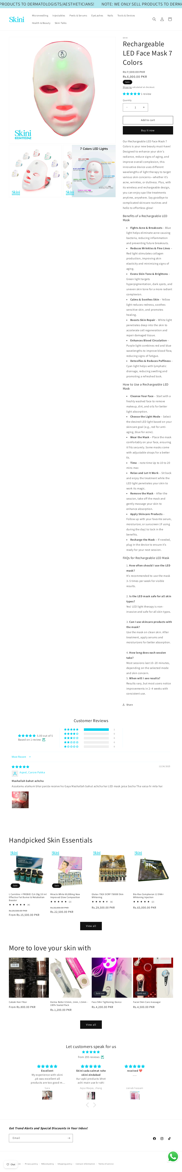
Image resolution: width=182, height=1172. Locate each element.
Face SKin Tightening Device (106, 1002)
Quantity (127, 100)
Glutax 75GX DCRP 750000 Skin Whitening (108, 896)
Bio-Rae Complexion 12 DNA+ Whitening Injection (148, 896)
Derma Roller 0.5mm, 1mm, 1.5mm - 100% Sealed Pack (69, 1004)
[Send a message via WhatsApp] (173, 1156)
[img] (20, 767)
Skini (18, 1164)
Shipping (127, 87)
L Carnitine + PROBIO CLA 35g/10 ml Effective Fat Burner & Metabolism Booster (28, 897)
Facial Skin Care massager (147, 1002)
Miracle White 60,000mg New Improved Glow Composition (65, 896)
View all (91, 926)
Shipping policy (65, 1164)
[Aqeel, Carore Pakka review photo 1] (20, 799)
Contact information (85, 1164)
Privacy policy (31, 1164)
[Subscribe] (69, 1138)
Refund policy (47, 1164)
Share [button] (129, 704)
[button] (154, 19)
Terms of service (105, 1164)
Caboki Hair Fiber (18, 1002)
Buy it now (148, 130)
